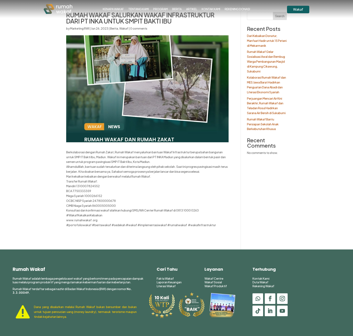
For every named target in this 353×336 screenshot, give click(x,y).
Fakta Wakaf (165, 278)
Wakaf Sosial (213, 282)
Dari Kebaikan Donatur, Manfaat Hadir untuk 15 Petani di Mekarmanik (267, 40)
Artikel (191, 9)
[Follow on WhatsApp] (257, 298)
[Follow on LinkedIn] (270, 311)
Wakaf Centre (213, 278)
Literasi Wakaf (166, 286)
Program (160, 9)
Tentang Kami (138, 9)
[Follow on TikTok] (257, 311)
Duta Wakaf (260, 282)
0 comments (138, 28)
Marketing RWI (79, 28)
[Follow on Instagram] (282, 298)
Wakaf (298, 9)
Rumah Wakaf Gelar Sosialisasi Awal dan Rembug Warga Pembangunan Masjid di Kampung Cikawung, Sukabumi (266, 61)
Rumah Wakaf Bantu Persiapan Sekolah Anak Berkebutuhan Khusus (263, 124)
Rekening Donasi (237, 9)
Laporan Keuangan (169, 282)
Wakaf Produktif (215, 286)
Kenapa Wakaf (113, 9)
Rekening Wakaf (263, 286)
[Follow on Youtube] (282, 311)
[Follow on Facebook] (270, 298)
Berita (177, 9)
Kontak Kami (211, 9)
